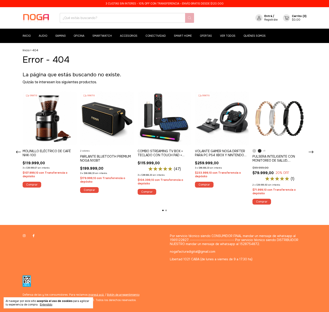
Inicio (27, 36)
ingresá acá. (96, 295)
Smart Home (183, 36)
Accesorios (128, 36)
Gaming (60, 36)
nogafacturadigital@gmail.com (192, 252)
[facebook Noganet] (33, 236)
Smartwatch (102, 36)
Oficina (79, 36)
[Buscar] (189, 18)
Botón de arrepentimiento (123, 295)
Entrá (268, 16)
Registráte (271, 19)
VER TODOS (227, 36)
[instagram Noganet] (24, 236)
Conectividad (155, 36)
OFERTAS (206, 36)
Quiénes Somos (255, 36)
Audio (43, 36)
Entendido (46, 304)
